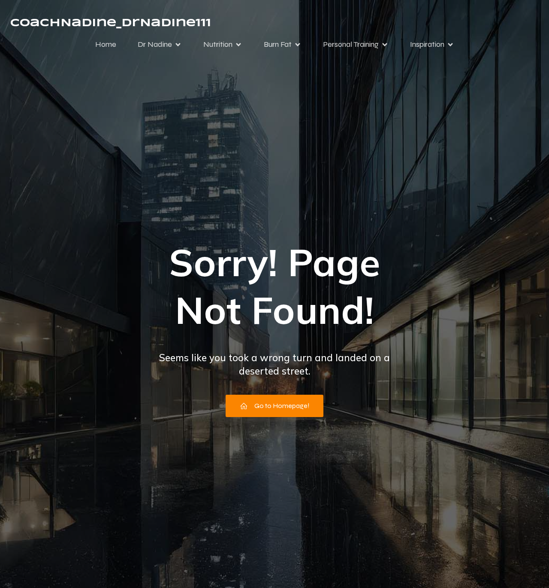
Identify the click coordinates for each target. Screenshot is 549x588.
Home (105, 44)
